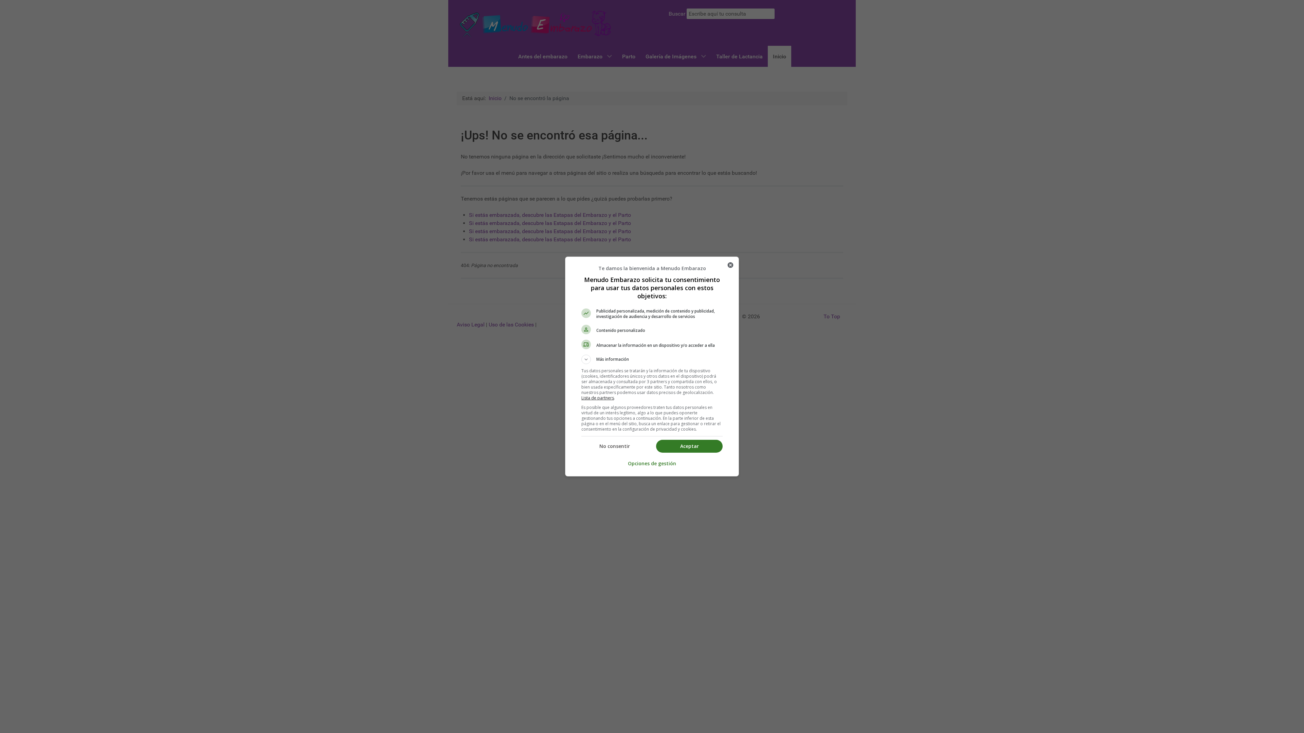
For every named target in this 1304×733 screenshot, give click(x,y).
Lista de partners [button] (597, 398)
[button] (652, 359)
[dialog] (652, 366)
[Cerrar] (730, 265)
